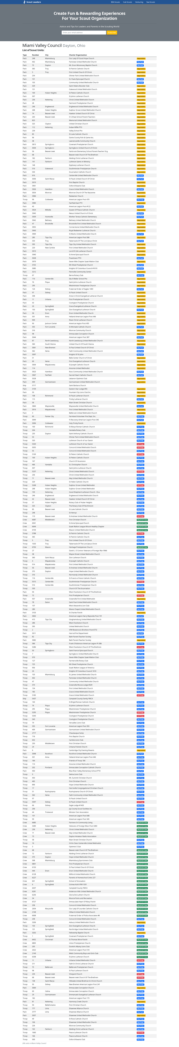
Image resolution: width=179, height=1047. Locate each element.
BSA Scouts (115, 2)
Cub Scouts (127, 2)
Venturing (139, 2)
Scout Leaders (34, 2)
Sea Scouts (150, 2)
